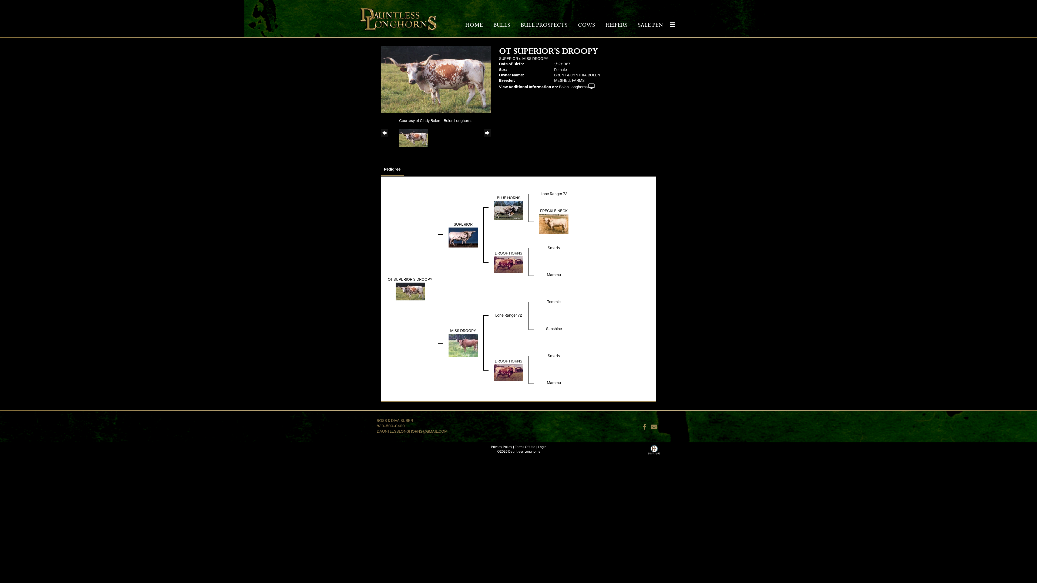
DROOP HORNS (508, 254)
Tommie (554, 302)
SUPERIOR (508, 59)
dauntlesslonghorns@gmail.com (412, 432)
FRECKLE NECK (554, 211)
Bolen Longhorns (573, 87)
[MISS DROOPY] (463, 346)
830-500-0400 (391, 426)
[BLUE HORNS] (508, 211)
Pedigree (392, 170)
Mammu (554, 275)
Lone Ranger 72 (554, 194)
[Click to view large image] (436, 79)
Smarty (554, 248)
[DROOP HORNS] (508, 265)
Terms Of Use (525, 447)
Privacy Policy (501, 447)
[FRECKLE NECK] (553, 224)
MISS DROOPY (535, 59)
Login (542, 447)
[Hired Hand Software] (654, 449)
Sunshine (554, 329)
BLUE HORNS (508, 198)
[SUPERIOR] (463, 238)
